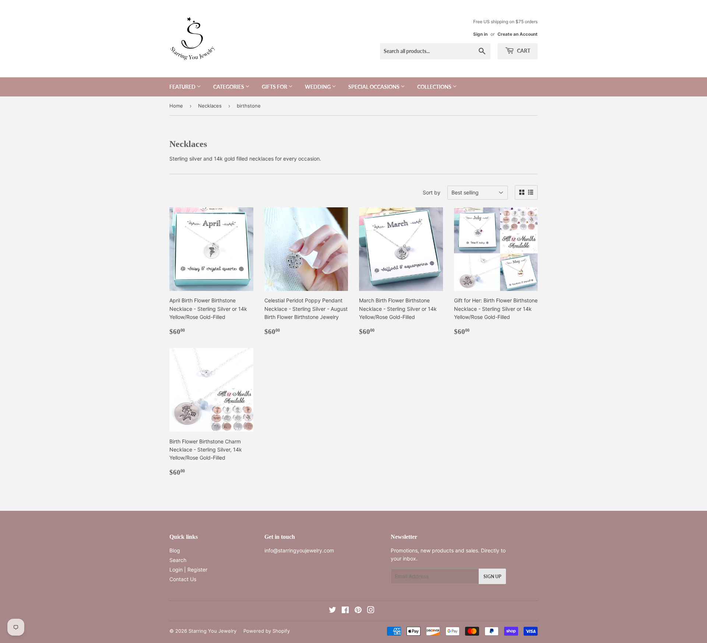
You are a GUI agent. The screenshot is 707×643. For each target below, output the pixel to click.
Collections (435, 87)
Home (176, 106)
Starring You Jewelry (212, 631)
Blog (174, 550)
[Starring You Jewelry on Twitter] (332, 611)
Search (177, 560)
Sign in (480, 34)
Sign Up (492, 576)
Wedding (318, 87)
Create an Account (517, 34)
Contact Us (182, 579)
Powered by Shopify (266, 631)
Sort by (431, 192)
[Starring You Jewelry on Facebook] (345, 611)
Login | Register (188, 569)
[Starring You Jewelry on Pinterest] (358, 611)
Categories (229, 87)
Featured (183, 87)
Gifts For (275, 87)
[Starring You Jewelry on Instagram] (370, 611)
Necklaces (210, 106)
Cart (523, 51)
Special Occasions (374, 87)
